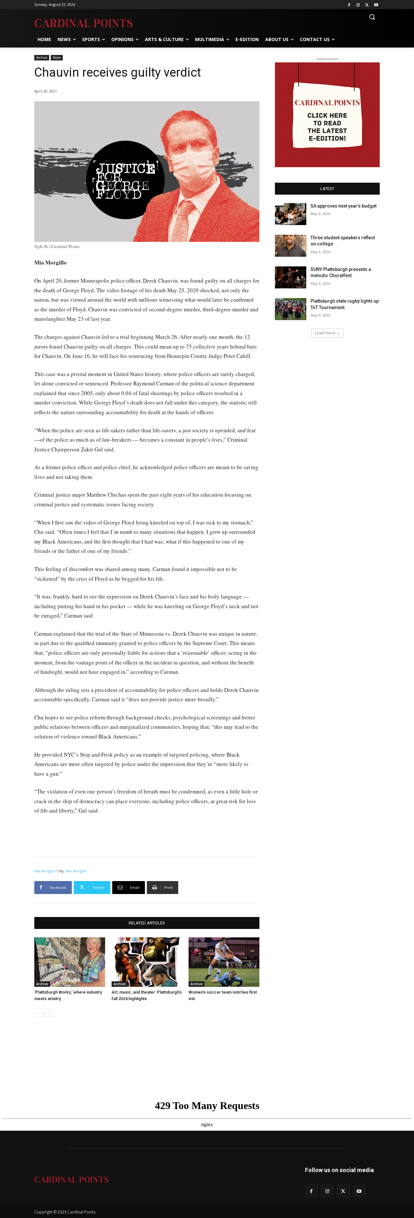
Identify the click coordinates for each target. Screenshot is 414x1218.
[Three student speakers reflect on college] (290, 246)
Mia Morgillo (45, 870)
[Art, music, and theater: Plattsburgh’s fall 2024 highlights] (147, 962)
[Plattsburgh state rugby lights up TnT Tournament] (290, 309)
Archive (41, 57)
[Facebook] (349, 4)
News (57, 57)
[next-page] (49, 1012)
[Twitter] (367, 4)
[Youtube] (376, 4)
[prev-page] (38, 1012)
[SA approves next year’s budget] (290, 214)
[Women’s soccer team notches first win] (224, 962)
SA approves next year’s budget (343, 206)
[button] (372, 17)
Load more (325, 333)
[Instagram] (358, 4)
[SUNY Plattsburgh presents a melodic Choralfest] (290, 277)
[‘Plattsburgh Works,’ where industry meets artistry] (69, 962)
